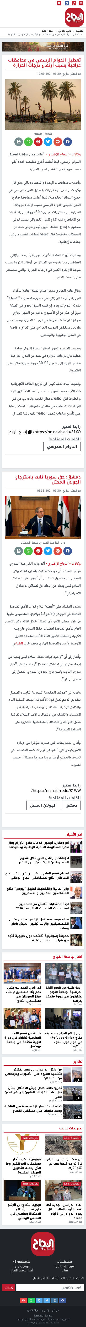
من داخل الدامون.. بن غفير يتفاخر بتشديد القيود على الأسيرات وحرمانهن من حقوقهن (33, 1074)
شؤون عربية (47, 30)
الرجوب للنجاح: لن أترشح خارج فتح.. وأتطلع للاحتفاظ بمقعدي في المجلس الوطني (24, 1211)
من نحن (55, 1310)
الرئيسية (80, 30)
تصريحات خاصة (70, 1128)
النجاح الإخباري (74, 17)
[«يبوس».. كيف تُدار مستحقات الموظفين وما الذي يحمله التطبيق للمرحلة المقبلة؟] (22, 1144)
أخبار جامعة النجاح (67, 956)
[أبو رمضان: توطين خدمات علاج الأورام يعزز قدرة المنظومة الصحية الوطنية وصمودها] (76, 846)
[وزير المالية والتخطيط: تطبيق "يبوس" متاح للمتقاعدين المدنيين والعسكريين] (76, 892)
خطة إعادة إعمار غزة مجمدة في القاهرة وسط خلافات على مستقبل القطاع (33, 1108)
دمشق (71, 805)
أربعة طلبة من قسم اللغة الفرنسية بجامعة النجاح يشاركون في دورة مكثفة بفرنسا (63, 994)
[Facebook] (62, 1300)
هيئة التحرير (32, 1310)
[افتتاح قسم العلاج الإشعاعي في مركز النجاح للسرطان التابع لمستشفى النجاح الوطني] (76, 877)
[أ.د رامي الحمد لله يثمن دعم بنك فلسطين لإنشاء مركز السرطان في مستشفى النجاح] (22, 973)
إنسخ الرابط (18, 432)
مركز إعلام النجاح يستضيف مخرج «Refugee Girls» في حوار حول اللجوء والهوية (63, 1040)
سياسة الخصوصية (43, 1315)
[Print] (18, 141)
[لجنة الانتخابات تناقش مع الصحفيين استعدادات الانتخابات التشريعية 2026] (76, 908)
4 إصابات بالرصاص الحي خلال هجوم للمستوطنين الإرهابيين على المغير (44, 860)
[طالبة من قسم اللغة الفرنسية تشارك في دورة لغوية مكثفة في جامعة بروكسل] (22, 1018)
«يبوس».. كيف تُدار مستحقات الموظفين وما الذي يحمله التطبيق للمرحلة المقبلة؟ (23, 1166)
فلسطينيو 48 (21, 1261)
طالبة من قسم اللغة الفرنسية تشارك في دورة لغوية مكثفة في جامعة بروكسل (22, 1040)
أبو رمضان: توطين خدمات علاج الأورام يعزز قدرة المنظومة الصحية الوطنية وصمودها (39, 845)
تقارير (77, 1061)
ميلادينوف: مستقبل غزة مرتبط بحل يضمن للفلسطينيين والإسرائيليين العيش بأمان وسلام (39, 923)
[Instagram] (54, 1300)
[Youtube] (23, 1300)
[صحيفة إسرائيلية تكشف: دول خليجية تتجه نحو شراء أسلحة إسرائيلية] (76, 939)
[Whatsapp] (31, 1300)
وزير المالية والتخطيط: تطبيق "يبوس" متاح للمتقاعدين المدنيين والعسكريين (38, 891)
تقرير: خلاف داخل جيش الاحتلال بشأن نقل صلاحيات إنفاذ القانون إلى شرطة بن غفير (33, 1092)
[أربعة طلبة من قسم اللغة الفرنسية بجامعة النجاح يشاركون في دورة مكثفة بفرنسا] (63, 973)
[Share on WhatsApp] (28, 141)
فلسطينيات (64, 1261)
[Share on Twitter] (48, 141)
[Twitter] (46, 1300)
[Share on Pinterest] (38, 141)
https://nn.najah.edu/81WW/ (56, 790)
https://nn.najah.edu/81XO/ (57, 432)
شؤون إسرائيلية (65, 1266)
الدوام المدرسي (62, 446)
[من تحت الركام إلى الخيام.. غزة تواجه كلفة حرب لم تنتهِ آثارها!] (63, 1144)
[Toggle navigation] (59, 3)
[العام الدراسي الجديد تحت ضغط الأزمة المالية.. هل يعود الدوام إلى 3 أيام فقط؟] (63, 1190)
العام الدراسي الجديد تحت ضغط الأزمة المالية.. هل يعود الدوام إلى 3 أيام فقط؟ (63, 1211)
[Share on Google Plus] (58, 141)
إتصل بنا (45, 1310)
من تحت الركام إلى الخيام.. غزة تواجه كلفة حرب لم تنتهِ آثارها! (63, 1163)
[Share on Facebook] (67, 141)
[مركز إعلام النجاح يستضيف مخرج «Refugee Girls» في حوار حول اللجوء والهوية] (63, 1018)
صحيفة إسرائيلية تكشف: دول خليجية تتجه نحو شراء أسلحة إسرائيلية (38, 938)
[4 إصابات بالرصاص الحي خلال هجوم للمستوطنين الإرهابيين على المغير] (76, 862)
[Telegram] (39, 1300)
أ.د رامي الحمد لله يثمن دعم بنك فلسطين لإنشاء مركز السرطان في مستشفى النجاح (23, 994)
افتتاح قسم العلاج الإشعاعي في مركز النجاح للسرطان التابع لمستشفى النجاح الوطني (37, 875)
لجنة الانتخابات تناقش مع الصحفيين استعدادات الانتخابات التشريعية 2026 (42, 906)
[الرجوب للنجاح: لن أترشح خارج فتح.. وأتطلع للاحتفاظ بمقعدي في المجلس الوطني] (22, 1190)
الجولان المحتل (43, 805)
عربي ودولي (64, 30)
